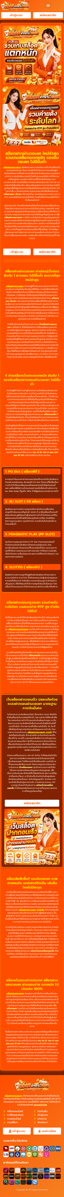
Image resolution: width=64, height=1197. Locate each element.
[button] (48, 5)
